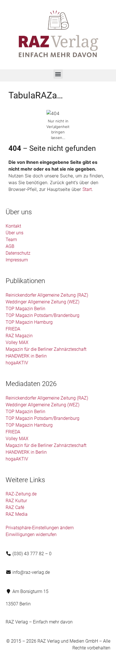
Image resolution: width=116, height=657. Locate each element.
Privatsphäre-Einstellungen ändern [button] (40, 527)
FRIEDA (13, 329)
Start (87, 189)
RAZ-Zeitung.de (21, 494)
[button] (58, 74)
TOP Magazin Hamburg (29, 322)
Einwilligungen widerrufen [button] (31, 534)
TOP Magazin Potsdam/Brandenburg (42, 315)
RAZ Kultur (16, 500)
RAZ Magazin (19, 335)
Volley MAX (17, 342)
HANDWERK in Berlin (26, 356)
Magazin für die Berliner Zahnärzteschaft (46, 349)
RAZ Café (15, 507)
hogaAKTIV (17, 362)
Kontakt (13, 226)
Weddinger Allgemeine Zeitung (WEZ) (42, 302)
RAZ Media (17, 514)
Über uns (14, 232)
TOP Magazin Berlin (25, 308)
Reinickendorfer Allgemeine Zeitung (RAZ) (47, 295)
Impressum (17, 260)
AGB (10, 246)
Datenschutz (18, 253)
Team (11, 239)
